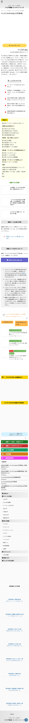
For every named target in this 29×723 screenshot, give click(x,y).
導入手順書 (6, 521)
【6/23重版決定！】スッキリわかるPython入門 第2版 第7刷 (14, 486)
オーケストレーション (8, 530)
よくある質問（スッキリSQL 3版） (18, 343)
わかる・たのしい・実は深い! (14, 717)
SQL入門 (5, 508)
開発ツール (5, 542)
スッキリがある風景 (9, 560)
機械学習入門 (6, 518)
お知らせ (6, 493)
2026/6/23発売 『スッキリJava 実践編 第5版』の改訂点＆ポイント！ (14, 472)
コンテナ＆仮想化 (7, 536)
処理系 (4, 548)
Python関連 (6, 554)
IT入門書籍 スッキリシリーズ (14, 7)
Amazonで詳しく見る (15, 45)
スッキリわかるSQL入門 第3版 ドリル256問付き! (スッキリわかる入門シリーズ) (15, 315)
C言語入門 (5, 511)
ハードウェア (6, 539)
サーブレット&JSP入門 (8, 505)
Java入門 (5, 499)
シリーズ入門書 (7, 496)
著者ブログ (6, 558)
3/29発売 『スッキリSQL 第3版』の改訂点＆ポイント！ (18, 356)
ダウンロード (19, 336)
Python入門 (6, 514)
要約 (23, 273)
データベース (6, 527)
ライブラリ (5, 524)
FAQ (18, 345)
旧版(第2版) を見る (7, 322)
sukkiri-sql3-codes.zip (15, 260)
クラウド (5, 533)
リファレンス (7, 552)
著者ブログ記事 (20, 359)
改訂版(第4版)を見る (21, 323)
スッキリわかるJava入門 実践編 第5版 (10, 477)
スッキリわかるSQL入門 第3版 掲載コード (18, 333)
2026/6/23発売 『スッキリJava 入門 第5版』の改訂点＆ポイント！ (14, 466)
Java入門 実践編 (6, 502)
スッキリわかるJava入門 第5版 (9, 481)
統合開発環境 (6, 545)
